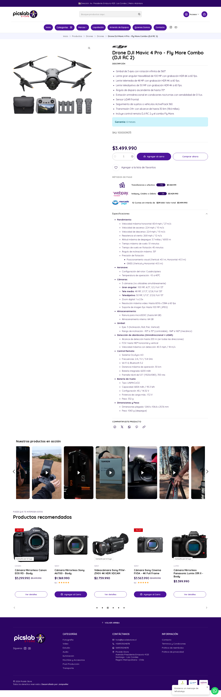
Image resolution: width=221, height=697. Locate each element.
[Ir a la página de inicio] (25, 14)
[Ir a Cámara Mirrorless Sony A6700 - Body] (71, 545)
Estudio (66, 647)
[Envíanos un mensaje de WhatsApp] (215, 691)
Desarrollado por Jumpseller (54, 684)
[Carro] (204, 14)
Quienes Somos (142, 27)
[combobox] (110, 14)
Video (65, 643)
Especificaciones (120, 214)
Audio (65, 651)
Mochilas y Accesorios (74, 660)
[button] (97, 608)
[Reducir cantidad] (115, 156)
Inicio (48, 27)
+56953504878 (123, 643)
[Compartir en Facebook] (114, 427)
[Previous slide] (15, 608)
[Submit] (139, 14)
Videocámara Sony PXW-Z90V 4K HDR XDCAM (110, 571)
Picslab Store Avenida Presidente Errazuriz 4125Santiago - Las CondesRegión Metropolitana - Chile (132, 655)
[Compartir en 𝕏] (122, 427)
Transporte (68, 668)
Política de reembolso (173, 647)
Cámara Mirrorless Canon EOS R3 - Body (31, 571)
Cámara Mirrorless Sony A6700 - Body (69, 571)
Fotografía (68, 639)
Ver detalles (31, 594)
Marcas (81, 27)
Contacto (160, 27)
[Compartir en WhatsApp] (129, 427)
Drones (89, 36)
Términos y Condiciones (174, 643)
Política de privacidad (173, 651)
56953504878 (122, 647)
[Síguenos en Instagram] (170, 27)
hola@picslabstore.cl (126, 639)
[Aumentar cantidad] (132, 156)
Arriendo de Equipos (119, 27)
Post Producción (71, 664)
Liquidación (98, 27)
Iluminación (68, 656)
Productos (77, 36)
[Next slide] (205, 608)
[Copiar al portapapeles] (143, 427)
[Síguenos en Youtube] (176, 27)
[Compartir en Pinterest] (136, 427)
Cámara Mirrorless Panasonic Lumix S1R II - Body (188, 573)
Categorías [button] (62, 27)
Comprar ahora (190, 156)
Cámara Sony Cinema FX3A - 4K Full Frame (147, 571)
